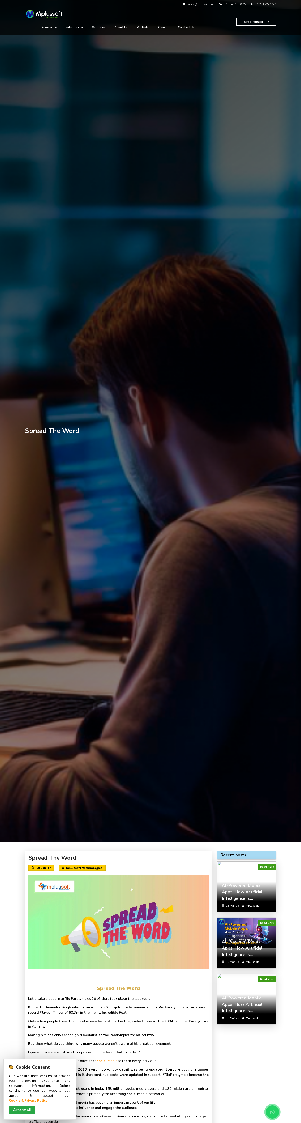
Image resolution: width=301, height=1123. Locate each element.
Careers (163, 27)
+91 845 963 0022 (235, 4)
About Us (121, 27)
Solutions (99, 27)
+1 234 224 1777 (266, 4)
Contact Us (186, 27)
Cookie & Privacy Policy (28, 1100)
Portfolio (143, 27)
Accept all (22, 1110)
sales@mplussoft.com (201, 4)
